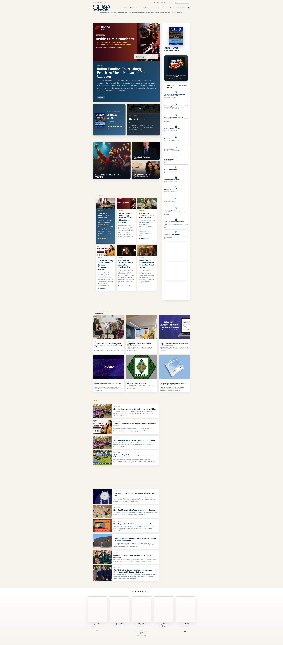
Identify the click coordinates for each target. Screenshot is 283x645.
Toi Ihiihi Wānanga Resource (137, 383)
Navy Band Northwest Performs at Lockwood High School (135, 510)
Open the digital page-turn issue (114, 127)
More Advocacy (122, 241)
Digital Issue (100, 626)
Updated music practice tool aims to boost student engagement (174, 344)
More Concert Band (124, 286)
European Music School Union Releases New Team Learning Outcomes (173, 384)
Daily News (145, 7)
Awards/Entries (180, 7)
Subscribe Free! (134, 7)
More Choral (101, 288)
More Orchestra (143, 286)
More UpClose (102, 238)
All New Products (98, 313)
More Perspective (144, 238)
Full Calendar (183, 85)
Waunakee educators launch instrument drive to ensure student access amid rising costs (108, 345)
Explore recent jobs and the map (138, 133)
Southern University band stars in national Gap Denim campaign (133, 556)
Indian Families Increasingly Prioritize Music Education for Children (121, 72)
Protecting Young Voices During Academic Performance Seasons (134, 424)
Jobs (152, 7)
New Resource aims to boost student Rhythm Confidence (139, 344)
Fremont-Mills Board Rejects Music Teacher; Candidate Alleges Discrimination (134, 539)
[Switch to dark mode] (189, 7)
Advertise (124, 7)
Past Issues (171, 7)
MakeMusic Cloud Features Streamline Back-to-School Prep (134, 494)
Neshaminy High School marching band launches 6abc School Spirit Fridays (133, 455)
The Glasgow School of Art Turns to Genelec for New (133, 523)
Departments (160, 7)
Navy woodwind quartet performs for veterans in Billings (134, 409)
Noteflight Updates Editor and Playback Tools (107, 384)
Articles (94, 626)
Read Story (101, 97)
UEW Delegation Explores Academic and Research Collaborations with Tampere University (132, 571)
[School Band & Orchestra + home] (101, 8)
